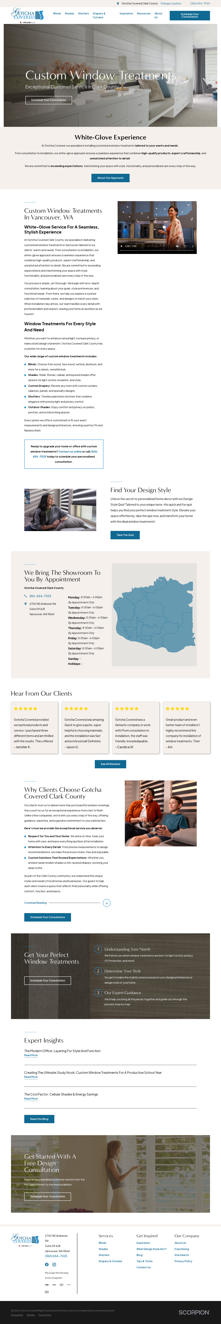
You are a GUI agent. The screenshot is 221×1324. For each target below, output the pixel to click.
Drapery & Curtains (110, 1261)
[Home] (27, 15)
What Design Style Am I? (152, 1249)
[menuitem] (17, 1315)
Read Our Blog (39, 1119)
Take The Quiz (125, 535)
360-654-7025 (40, 596)
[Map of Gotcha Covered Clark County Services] (154, 614)
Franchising (182, 1249)
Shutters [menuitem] (83, 13)
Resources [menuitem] (144, 13)
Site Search (182, 1255)
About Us (180, 1242)
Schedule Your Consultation (190, 15)
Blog (140, 1255)
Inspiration (143, 1242)
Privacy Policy (183, 1261)
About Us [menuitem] (158, 15)
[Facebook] (47, 1264)
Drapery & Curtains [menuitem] (99, 15)
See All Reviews (110, 764)
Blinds (102, 1242)
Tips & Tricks (145, 1261)
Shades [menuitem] (69, 13)
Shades (103, 1249)
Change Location (170, 3)
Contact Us (144, 1267)
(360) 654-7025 (200, 3)
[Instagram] (54, 1264)
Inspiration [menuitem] (126, 13)
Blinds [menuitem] (57, 13)
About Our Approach (110, 177)
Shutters (104, 1255)
